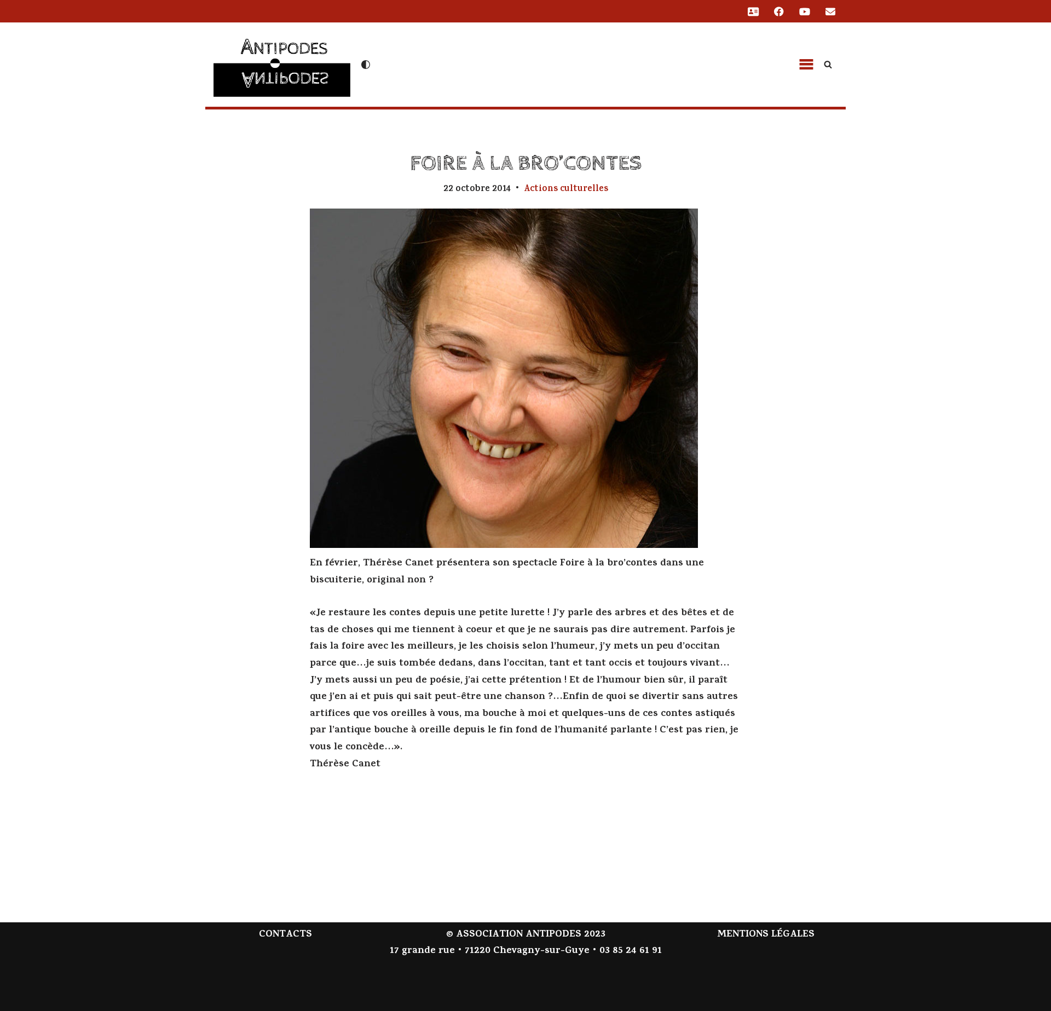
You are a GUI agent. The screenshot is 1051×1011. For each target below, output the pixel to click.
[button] (806, 65)
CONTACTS (285, 935)
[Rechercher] (828, 64)
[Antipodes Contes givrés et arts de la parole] (281, 63)
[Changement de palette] (365, 64)
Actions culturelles (566, 189)
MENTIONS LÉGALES (766, 935)
